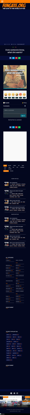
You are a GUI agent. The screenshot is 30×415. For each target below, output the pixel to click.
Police (7, 296)
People (9, 350)
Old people (8, 288)
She (17, 167)
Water (9, 357)
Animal (17, 265)
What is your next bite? (15, 200)
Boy (19, 337)
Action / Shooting (19, 260)
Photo (20, 350)
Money (19, 348)
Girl (18, 165)
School (17, 298)
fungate (3, 402)
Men (14, 348)
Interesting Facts (9, 280)
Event (11, 195)
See (14, 355)
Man (19, 346)
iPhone (18, 195)
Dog (18, 339)
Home (19, 343)
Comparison (18, 184)
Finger (14, 165)
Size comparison (13, 182)
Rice (13, 185)
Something (12, 196)
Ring (9, 167)
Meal (24, 201)
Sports (7, 301)
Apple (16, 193)
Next (11, 203)
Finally (19, 208)
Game (9, 343)
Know (5, 167)
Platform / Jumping (19, 291)
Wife (14, 357)
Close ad (13, 184)
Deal (16, 208)
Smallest (19, 185)
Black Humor (8, 270)
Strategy (17, 301)
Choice (15, 201)
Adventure (8, 265)
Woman (9, 168)
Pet (14, 350)
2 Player (13, 208)
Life (16, 283)
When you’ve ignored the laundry (17, 207)
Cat (13, 339)
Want (5, 168)
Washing (19, 210)
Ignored (11, 210)
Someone (22, 167)
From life (23, 208)
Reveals (21, 195)
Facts (7, 273)
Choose (18, 201)
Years (19, 196)
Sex (13, 167)
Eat (21, 201)
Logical (7, 286)
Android (13, 193)
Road (8, 355)
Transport (15, 210)
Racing (7, 298)
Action (9, 334)
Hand (23, 165)
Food (17, 273)
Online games (18, 288)
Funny (16, 341)
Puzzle (17, 296)
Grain (11, 185)
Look (13, 346)
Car (8, 339)
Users (16, 196)
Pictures (7, 291)
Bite (12, 201)
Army (17, 268)
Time (19, 355)
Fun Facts (8, 275)
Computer (23, 184)
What (18, 203)
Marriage (17, 286)
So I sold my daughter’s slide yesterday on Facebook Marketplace (10, 405)
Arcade (7, 268)
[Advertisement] (15, 319)
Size (16, 185)
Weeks (23, 210)
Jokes (17, 280)
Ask (14, 337)
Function (14, 195)
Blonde (9, 165)
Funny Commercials (20, 275)
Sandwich (14, 203)
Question (15, 353)
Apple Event (20, 193)
